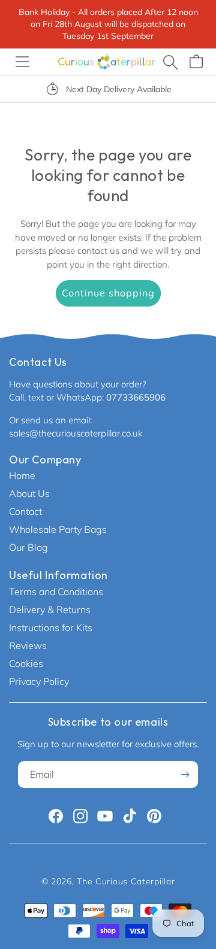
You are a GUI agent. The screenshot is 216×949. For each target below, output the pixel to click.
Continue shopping (108, 293)
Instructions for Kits (50, 627)
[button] (22, 61)
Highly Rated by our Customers (147, 89)
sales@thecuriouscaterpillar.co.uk (75, 433)
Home (22, 475)
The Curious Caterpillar (126, 881)
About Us (29, 493)
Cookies (26, 663)
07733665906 (136, 397)
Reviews (28, 645)
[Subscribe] (185, 774)
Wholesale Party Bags (58, 529)
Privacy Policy (39, 681)
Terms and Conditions (56, 592)
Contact (25, 511)
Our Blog (28, 547)
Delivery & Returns (50, 610)
